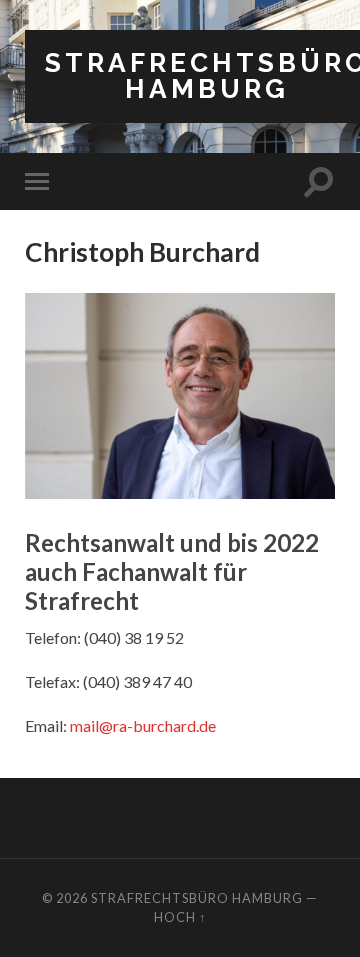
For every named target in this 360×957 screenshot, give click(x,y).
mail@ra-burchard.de (143, 725)
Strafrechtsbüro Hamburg (197, 898)
